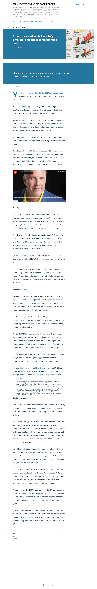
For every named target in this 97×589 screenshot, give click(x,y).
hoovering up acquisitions (45, 375)
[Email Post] (14, 534)
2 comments (20, 52)
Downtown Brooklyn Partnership (34, 529)
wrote (29, 93)
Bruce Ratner (21, 529)
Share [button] (14, 52)
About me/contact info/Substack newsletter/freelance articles (33, 21)
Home (14, 21)
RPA (24, 531)
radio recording (24, 107)
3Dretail (38, 368)
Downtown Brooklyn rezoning (53, 529)
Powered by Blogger (49, 585)
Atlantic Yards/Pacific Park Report (34, 4)
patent (22, 378)
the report (22, 490)
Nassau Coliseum (17, 531)
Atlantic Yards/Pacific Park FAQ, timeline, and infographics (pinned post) (35, 40)
